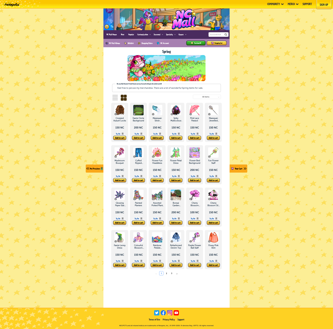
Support (181, 319)
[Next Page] (177, 273)
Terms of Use (154, 319)
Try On (118, 133)
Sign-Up (324, 4)
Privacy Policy (169, 319)
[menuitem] (111, 34)
